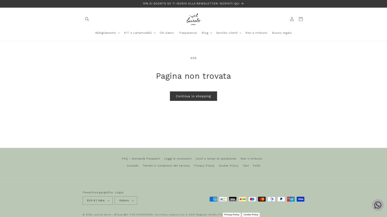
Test (245, 165)
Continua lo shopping (193, 96)
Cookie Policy (228, 165)
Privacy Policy (204, 165)
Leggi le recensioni (177, 158)
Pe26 (256, 165)
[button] (87, 19)
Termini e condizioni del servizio (166, 165)
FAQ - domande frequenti (141, 158)
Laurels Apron (102, 214)
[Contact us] (378, 205)
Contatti (133, 165)
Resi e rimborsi (251, 158)
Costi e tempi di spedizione (216, 158)
